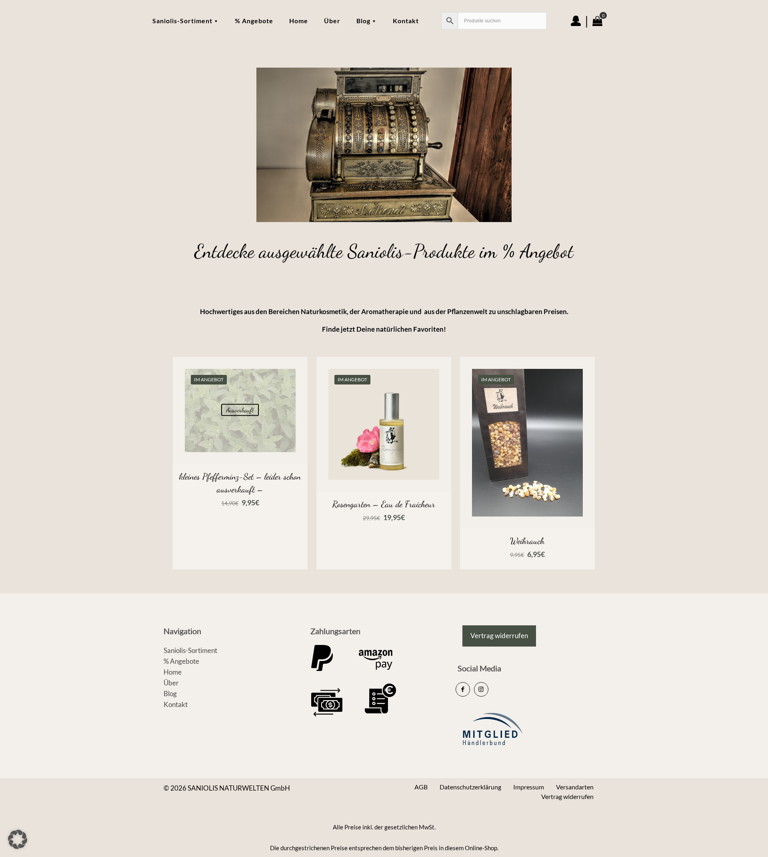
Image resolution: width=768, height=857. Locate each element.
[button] (17, 839)
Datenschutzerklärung (470, 787)
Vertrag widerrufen (567, 796)
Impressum (528, 787)
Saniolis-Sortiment (190, 650)
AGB (421, 787)
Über (171, 683)
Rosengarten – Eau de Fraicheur (383, 504)
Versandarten (575, 787)
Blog (170, 693)
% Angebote (181, 661)
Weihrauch (527, 541)
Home (173, 672)
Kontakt (176, 704)
